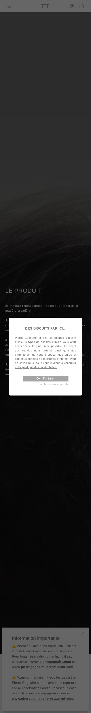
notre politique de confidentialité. (36, 367)
